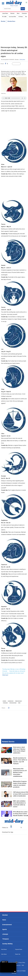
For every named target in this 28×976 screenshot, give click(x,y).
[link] (4, 962)
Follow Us (17, 63)
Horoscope (5, 702)
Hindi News (4, 949)
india (19, 702)
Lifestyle (5, 934)
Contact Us (17, 965)
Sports (4, 929)
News (18, 13)
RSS (23, 965)
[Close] (16, 962)
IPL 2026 (4, 16)
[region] (14, 34)
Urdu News (4, 954)
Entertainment (7, 924)
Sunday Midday (7, 943)
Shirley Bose (22, 59)
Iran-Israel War (12, 16)
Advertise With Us (12, 962)
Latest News (5, 13)
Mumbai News (11, 21)
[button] (4, 3)
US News (21, 16)
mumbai (4, 701)
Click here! (5, 675)
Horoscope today (13, 702)
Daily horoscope (18, 701)
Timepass (5, 939)
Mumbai (12, 13)
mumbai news (10, 701)
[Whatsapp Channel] (12, 67)
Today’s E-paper (14, 5)
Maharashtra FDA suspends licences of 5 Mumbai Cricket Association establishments (20, 772)
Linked (10, 63)
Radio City (17, 954)
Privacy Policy (21, 962)
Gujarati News (18, 949)
